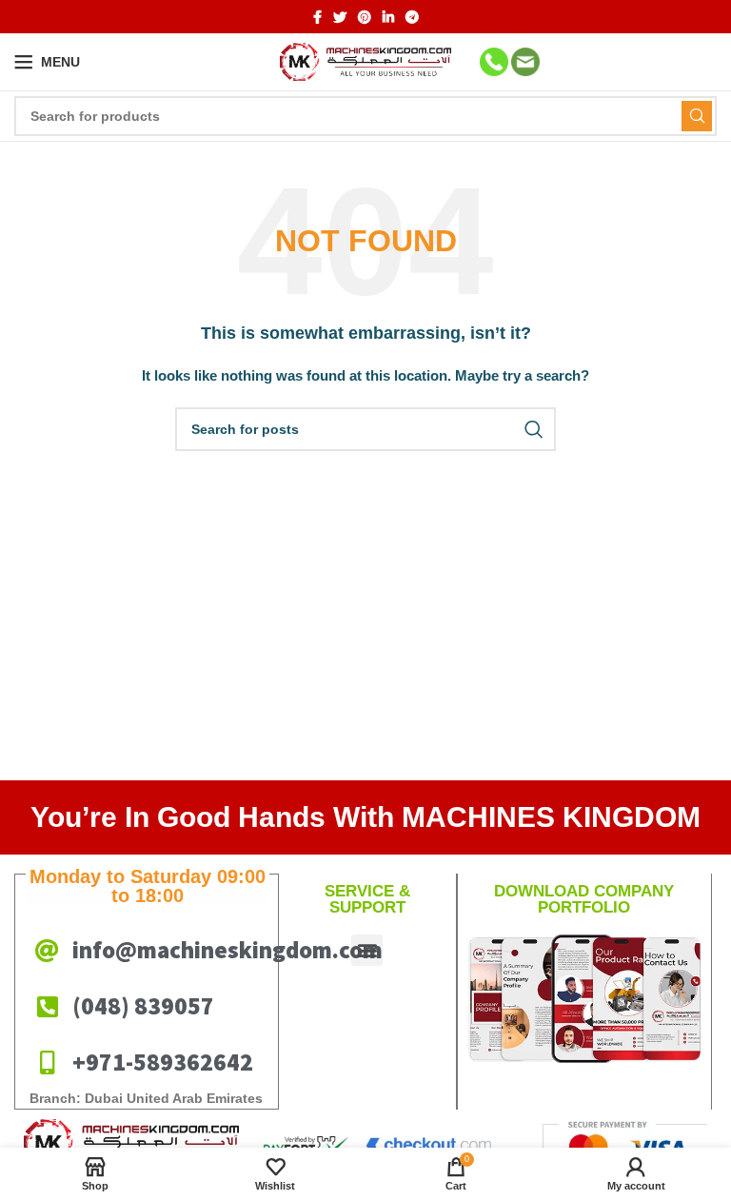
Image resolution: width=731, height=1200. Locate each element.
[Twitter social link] (339, 17)
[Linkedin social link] (388, 17)
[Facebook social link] (317, 17)
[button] (367, 950)
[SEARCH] (697, 116)
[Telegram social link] (412, 17)
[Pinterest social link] (364, 17)
